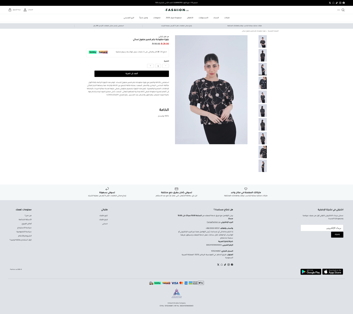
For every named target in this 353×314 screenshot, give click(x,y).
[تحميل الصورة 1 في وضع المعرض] (211, 89)
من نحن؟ (28, 216)
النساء (216, 18)
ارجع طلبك (103, 220)
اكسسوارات (203, 18)
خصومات (157, 18)
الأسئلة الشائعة (25, 220)
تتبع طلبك (103, 216)
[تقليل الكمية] (165, 66)
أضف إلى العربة (132, 74)
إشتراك (337, 234)
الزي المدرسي (129, 18)
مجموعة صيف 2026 (174, 18)
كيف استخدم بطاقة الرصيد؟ (21, 240)
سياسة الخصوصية (24, 232)
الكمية (166, 61)
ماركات (227, 18)
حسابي (105, 224)
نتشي (161, 37)
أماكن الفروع (27, 224)
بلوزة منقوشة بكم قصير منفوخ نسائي (254, 31)
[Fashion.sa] (177, 10)
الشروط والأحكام (25, 236)
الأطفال (190, 18)
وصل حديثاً (143, 18)
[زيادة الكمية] (150, 66)
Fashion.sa (13, 269)
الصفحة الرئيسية (273, 31)
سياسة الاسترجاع (24, 228)
